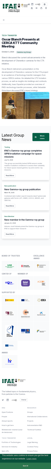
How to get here (8, 425)
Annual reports (7, 421)
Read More (10, 175)
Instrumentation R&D (34, 425)
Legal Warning (32, 442)
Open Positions (7, 412)
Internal (23, 400)
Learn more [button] (31, 459)
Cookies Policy (32, 447)
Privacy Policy (32, 451)
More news (42, 137)
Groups (30, 412)
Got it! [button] (25, 466)
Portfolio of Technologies (11, 442)
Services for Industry (9, 447)
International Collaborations (37, 417)
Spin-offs (5, 451)
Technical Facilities (34, 430)
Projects (30, 421)
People (4, 417)
